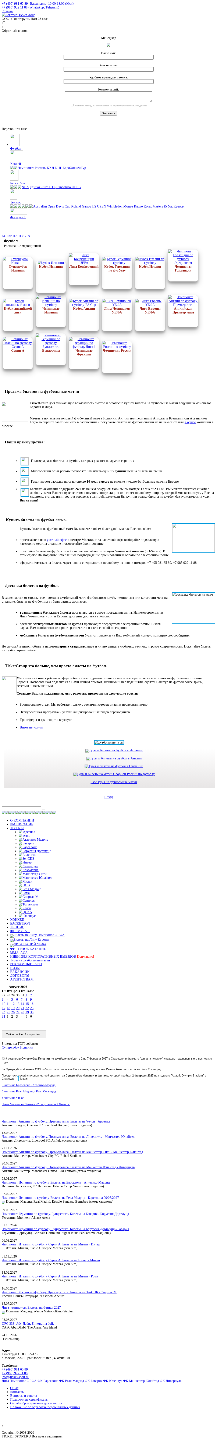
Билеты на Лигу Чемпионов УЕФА (39, 935)
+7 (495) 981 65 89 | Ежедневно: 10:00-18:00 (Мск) (38, 3)
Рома (26, 893)
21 (22, 1008)
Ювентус (29, 916)
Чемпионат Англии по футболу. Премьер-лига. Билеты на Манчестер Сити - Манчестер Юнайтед (72, 1152)
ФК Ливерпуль (170, 1381)
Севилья (28, 900)
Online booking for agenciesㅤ (23, 1034)
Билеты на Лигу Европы (31, 939)
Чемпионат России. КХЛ (36, 168)
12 (13, 1003)
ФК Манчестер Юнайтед (141, 1381)
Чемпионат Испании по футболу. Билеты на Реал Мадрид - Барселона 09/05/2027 (60, 1197)
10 (3, 1003)
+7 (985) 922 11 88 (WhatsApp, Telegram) (30, 7)
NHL (58, 168)
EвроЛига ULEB (68, 187)
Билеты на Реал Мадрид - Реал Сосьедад (29, 1091)
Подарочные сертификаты (29, 1399)
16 (31, 1003)
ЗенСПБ (28, 858)
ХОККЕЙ (17, 919)
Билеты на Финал (13, 1097)
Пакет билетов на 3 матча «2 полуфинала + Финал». (36, 1104)
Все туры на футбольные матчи (114, 782)
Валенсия (29, 854)
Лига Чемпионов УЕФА (19, 1381)
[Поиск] (43, 809)
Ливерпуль (30, 866)
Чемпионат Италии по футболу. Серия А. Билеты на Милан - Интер (51, 1244)
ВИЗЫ (15, 968)
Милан (27, 881)
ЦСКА (27, 912)
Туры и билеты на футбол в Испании (116, 750)
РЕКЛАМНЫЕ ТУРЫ (26, 964)
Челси (26, 908)
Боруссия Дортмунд (36, 851)
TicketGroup (26, 15)
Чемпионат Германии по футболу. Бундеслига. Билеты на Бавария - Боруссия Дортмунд (65, 1214)
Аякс (26, 835)
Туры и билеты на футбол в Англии (116, 758)
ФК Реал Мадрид (71, 1381)
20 (17, 1008)
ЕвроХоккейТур (74, 168)
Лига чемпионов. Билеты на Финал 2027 (31, 1307)
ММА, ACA (19, 952)
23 (31, 1008)
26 (13, 1012)
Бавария (28, 843)
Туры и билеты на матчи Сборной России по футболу (116, 774)
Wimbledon (114, 206)
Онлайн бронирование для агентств (36, 1403)
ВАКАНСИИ (20, 971)
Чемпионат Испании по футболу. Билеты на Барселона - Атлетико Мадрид (56, 1182)
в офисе (190, 422)
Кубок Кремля (174, 206)
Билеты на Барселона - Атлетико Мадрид (29, 1085)
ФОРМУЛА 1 (20, 931)
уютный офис (57, 540)
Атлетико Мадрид (35, 839)
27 (17, 1012)
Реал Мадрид (31, 889)
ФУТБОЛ (17, 828)
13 (17, 1003)
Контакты (17, 1392)
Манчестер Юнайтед (37, 877)
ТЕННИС (17, 927)
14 (22, 1003)
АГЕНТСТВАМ (21, 979)
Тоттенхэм (30, 904)
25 (8, 1012)
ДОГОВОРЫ (19, 975)
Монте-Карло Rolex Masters (143, 206)
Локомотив (30, 870)
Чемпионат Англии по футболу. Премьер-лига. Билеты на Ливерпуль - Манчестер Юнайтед (68, 1136)
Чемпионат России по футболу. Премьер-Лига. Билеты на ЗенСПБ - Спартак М (59, 1292)
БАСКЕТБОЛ (20, 923)
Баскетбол (17, 183)
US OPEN (99, 206)
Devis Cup (63, 206)
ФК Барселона (48, 1381)
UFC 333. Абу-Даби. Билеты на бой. (28, 1323)
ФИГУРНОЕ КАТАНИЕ (28, 949)
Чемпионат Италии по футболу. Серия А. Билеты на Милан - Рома (50, 1276)
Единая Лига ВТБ (43, 187)
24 (3, 1012)
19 (13, 1008)
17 (3, 1008)
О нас (14, 1388)
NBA (25, 187)
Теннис (15, 202)
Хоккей (15, 164)
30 (31, 1012)
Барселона (29, 847)
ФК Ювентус (112, 1381)
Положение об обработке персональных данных (45, 1407)
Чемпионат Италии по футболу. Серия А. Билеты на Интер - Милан (51, 1260)
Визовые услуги (31, 727)
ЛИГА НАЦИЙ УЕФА (30, 944)
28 (22, 1012)
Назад (108, 797)
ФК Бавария (93, 1381)
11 (8, 1003)
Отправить (108, 113)
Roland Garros (81, 206)
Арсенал (29, 832)
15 (27, 1003)
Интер (27, 862)
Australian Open (44, 206)
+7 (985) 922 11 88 (15, 1373)
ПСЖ (26, 885)
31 (3, 1016)
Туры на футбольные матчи (30, 960)
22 (27, 1008)
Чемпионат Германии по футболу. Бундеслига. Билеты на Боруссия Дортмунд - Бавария (65, 1229)
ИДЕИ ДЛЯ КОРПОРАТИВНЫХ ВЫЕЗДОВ (52, 956)
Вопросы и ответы (23, 1395)
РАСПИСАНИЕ (21, 824)
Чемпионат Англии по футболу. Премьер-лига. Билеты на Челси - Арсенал (56, 1121)
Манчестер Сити (34, 874)
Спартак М (30, 896)
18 (8, 1008)
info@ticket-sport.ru (15, 1377)
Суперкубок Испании (17, 1047)
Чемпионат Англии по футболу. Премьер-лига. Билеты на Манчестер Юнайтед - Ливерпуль (68, 1167)
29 (27, 1012)
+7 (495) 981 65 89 (15, 1369)
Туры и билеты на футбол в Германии (115, 766)
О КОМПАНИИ (22, 820)
